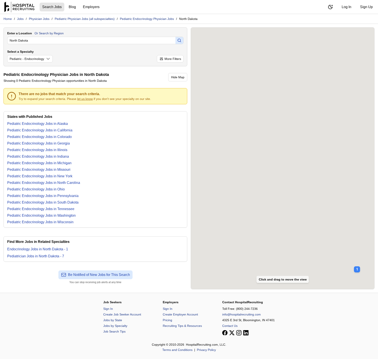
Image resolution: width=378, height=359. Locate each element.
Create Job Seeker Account (122, 314)
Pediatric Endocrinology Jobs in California (39, 130)
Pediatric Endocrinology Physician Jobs (147, 19)
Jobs (20, 19)
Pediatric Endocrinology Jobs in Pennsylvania (43, 196)
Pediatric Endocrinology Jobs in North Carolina (43, 183)
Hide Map (177, 77)
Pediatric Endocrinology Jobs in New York (39, 176)
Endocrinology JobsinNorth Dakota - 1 (37, 249)
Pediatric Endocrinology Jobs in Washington (41, 215)
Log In (346, 7)
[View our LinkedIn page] (245, 332)
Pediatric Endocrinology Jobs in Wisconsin (40, 222)
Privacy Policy (206, 350)
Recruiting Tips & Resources (182, 326)
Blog (72, 7)
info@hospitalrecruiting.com (241, 314)
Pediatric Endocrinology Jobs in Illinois (37, 150)
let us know (85, 99)
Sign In (108, 308)
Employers (91, 7)
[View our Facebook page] (225, 332)
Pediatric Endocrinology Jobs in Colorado (39, 137)
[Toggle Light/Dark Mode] (330, 7)
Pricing (167, 320)
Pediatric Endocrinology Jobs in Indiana (38, 156)
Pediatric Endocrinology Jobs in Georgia (38, 143)
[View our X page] (231, 332)
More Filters (172, 59)
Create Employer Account (180, 314)
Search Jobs (52, 7)
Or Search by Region (49, 33)
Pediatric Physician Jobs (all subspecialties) (85, 19)
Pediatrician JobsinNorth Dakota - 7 (35, 256)
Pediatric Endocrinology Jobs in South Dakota (43, 202)
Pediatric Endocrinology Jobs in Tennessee (40, 209)
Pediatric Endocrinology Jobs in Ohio (36, 189)
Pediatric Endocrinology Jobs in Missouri (38, 169)
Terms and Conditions (177, 350)
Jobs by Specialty (115, 326)
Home (8, 19)
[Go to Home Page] (19, 7)
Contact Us (230, 326)
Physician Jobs (39, 19)
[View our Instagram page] (239, 332)
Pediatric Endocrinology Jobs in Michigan (39, 163)
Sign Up (366, 7)
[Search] (179, 40)
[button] (357, 266)
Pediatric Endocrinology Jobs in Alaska (37, 123)
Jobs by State (112, 320)
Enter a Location (19, 33)
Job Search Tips (114, 331)
